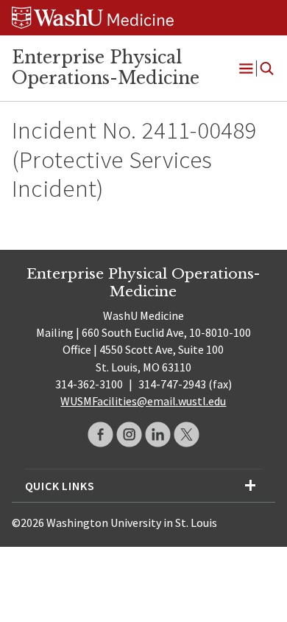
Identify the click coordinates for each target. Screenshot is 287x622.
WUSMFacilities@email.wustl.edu (143, 401)
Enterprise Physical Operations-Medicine (105, 67)
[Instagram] (129, 434)
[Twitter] (186, 434)
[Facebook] (100, 434)
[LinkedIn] (158, 434)
